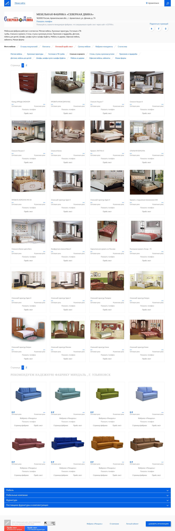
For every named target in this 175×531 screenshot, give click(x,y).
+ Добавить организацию (158, 524)
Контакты (46, 46)
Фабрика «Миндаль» (94, 524)
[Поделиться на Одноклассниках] (165, 28)
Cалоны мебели (84, 46)
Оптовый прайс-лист (64, 46)
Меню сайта (20, 3)
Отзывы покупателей (28, 46)
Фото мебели (9, 46)
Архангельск (153, 3)
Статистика (122, 46)
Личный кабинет (132, 524)
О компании (114, 524)
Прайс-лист (28, 113)
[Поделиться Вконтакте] (151, 28)
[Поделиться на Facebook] (158, 28)
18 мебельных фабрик (14, 528)
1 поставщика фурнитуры (36, 528)
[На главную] (7, 3)
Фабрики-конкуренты (104, 46)
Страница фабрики (21, 426)
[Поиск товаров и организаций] (167, 3)
